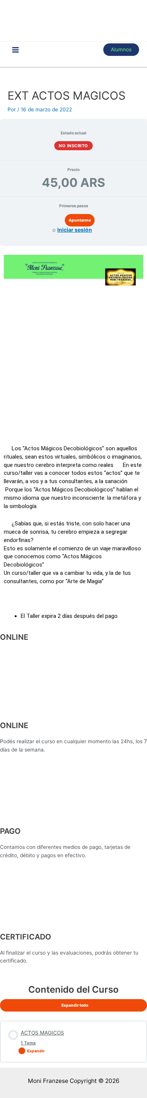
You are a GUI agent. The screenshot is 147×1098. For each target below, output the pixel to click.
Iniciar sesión (74, 229)
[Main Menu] (16, 50)
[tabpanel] (73, 612)
